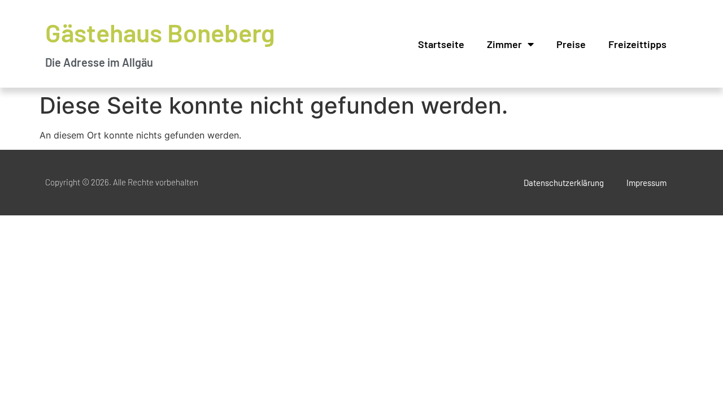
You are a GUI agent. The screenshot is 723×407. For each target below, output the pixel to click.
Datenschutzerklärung (564, 182)
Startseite (441, 44)
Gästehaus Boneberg (160, 32)
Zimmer (504, 44)
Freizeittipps (637, 44)
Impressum (646, 182)
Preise (571, 44)
